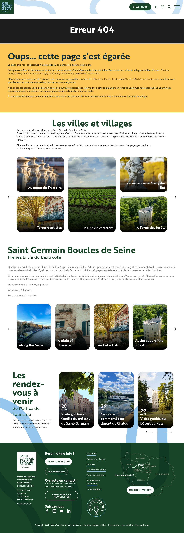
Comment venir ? (140, 490)
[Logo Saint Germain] (26, 461)
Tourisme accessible (96, 475)
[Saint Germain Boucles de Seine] (7, 7)
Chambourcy (67, 73)
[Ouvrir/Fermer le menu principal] (179, 6)
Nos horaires (56, 471)
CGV (104, 525)
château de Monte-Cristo (104, 79)
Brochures (91, 453)
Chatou (165, 70)
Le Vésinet (53, 73)
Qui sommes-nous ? (96, 469)
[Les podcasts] (96, 507)
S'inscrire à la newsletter (61, 495)
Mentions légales (91, 525)
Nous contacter (58, 461)
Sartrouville (92, 73)
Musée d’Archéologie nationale (142, 79)
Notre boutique (94, 489)
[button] (169, 7)
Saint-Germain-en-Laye (34, 73)
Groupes (91, 464)
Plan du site (113, 525)
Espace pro (92, 459)
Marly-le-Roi (14, 73)
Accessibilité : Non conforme (135, 525)
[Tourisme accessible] (156, 6)
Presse (102, 459)
